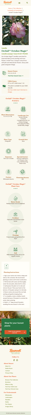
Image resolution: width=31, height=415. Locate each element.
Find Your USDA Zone (11, 387)
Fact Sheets (8, 404)
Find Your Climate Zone (11, 389)
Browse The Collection (11, 380)
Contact (7, 371)
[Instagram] (17, 360)
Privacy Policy (9, 373)
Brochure (7, 382)
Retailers (7, 400)
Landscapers (8, 397)
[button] (19, 2)
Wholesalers (8, 395)
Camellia (4, 48)
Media (7, 402)
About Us (7, 366)
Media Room (8, 368)
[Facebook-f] (14, 360)
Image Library (9, 406)
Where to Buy (9, 384)
